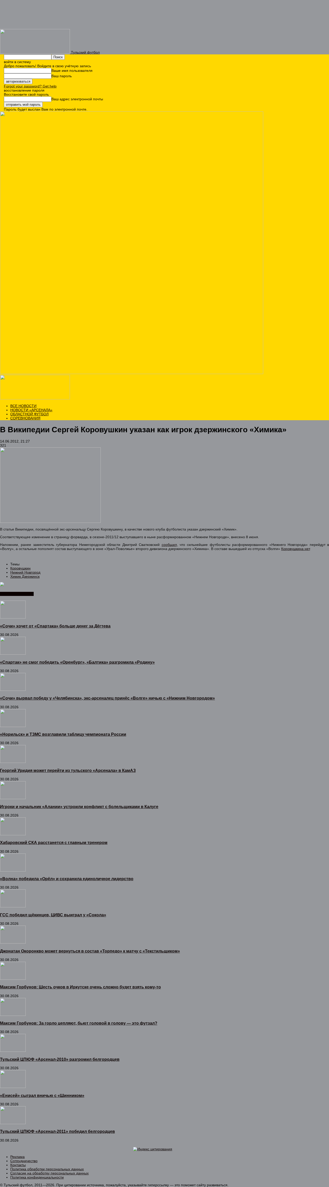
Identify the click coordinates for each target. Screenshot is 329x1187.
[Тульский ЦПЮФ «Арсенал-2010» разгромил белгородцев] (13, 1050)
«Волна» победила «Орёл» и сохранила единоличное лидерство (66, 878)
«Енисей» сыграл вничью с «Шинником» (42, 1095)
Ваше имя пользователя (72, 70)
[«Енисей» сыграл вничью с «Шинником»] (13, 1087)
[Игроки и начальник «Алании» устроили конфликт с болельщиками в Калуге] (13, 798)
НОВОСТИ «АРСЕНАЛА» (31, 410)
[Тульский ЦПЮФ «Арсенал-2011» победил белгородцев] (13, 1123)
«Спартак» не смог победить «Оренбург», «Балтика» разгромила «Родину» (77, 662)
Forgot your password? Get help (30, 86)
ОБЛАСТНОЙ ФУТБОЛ (29, 414)
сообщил (169, 545)
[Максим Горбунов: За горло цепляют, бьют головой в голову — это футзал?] (13, 1015)
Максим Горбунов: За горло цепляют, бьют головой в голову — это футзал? (78, 1023)
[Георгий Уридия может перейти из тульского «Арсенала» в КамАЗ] (13, 762)
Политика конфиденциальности (37, 1177)
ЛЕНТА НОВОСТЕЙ (17, 594)
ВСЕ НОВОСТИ (23, 406)
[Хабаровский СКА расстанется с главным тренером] (13, 834)
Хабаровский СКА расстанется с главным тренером (53, 842)
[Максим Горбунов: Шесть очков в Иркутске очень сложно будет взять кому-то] (13, 978)
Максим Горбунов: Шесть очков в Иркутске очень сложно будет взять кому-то (80, 987)
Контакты (18, 1165)
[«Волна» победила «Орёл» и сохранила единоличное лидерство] (13, 870)
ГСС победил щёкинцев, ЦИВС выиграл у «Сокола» (53, 915)
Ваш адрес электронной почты (77, 99)
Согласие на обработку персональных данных (49, 1173)
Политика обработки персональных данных (47, 1169)
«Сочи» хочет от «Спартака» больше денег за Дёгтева (55, 626)
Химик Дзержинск (25, 576)
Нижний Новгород (25, 572)
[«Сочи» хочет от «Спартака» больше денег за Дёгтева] (13, 617)
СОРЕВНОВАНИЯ (25, 418)
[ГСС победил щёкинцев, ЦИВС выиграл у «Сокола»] (13, 906)
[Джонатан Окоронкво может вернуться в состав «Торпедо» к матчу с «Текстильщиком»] (13, 942)
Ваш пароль (61, 76)
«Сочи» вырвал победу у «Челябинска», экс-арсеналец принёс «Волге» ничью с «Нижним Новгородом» (107, 698)
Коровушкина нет (295, 549)
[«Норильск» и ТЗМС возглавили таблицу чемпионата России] (13, 726)
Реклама (17, 1157)
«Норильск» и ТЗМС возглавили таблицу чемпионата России (63, 734)
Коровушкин (20, 568)
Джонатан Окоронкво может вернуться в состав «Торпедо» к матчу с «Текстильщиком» (90, 951)
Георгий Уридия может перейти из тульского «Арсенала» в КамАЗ (68, 770)
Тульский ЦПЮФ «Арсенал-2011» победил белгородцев (57, 1131)
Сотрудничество (24, 1161)
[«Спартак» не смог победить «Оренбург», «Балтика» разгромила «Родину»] (13, 653)
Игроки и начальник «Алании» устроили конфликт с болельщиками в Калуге (79, 806)
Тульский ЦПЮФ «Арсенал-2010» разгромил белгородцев (60, 1059)
